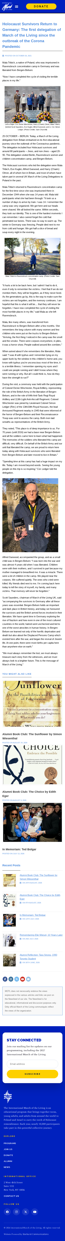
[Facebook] (7, 1211)
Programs (10, 1143)
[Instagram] (16, 1211)
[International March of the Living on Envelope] (28, 979)
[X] (25, 1211)
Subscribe (32, 1074)
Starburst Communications (35, 1234)
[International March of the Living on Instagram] (11, 979)
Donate (8, 1155)
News (7, 1167)
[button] (16, 6)
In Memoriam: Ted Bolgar (19, 849)
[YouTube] (34, 1211)
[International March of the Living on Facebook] (5, 979)
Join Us (8, 1149)
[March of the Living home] (8, 1096)
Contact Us (11, 1196)
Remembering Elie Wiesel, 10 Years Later (41, 935)
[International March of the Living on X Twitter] (16, 979)
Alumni (8, 1161)
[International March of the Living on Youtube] (22, 979)
